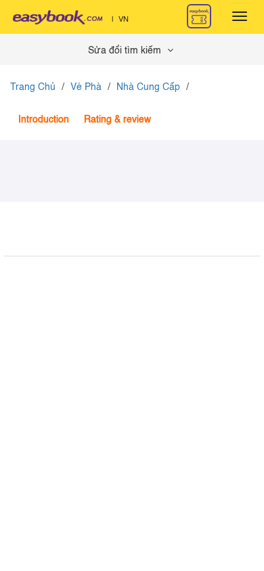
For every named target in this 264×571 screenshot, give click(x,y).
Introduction (43, 119)
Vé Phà (86, 87)
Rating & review (117, 119)
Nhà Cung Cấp (148, 87)
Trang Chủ (33, 87)
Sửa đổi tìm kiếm (126, 50)
